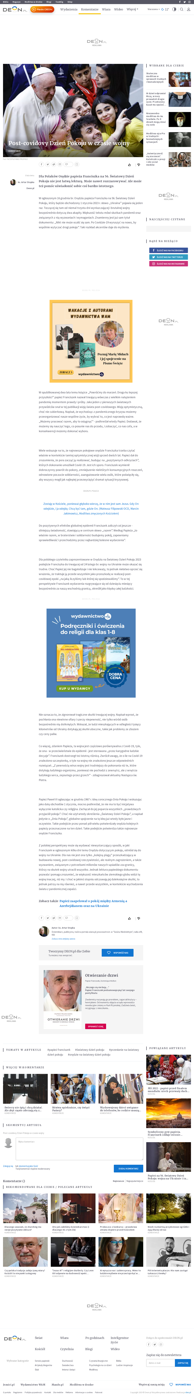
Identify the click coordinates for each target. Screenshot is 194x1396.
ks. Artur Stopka (26, 182)
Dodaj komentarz (128, 1168)
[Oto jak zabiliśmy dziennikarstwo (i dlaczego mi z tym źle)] (73, 1208)
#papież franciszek (58, 1050)
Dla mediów (58, 1392)
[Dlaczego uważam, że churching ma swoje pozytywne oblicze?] (25, 1208)
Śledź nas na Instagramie (171, 263)
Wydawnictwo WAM (33, 1384)
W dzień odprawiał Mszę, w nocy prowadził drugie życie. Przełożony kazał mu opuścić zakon (156, 100)
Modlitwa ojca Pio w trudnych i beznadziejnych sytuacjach (155, 137)
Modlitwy (93, 1369)
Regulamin (17, 1392)
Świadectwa (68, 1365)
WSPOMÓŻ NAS (183, 1384)
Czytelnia (67, 1349)
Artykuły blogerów (43, 1365)
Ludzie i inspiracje (124, 1365)
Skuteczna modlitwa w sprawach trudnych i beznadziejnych (156, 77)
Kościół (151, 1094)
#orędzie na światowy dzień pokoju (89, 1054)
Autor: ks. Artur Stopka (63, 927)
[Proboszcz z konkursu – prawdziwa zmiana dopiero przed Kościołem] (121, 1208)
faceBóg (59, 2)
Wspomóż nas (121, 952)
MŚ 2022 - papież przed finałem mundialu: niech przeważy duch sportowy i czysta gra (167, 1091)
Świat (38, 1338)
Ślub (37, 1369)
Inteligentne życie (120, 1340)
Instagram (189, 1)
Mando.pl (58, 1384)
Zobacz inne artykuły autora (63, 939)
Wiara (106, 9)
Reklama (69, 1392)
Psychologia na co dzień (100, 1365)
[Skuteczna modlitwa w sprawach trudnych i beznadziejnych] (180, 79)
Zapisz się (183, 1362)
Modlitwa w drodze (33, 2)
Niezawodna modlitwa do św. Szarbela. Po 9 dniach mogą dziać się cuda (156, 119)
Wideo (118, 9)
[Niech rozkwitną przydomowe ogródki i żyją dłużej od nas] (168, 1208)
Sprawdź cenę (95, 1026)
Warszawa (153, 9)
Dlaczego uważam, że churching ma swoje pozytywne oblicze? (23, 1228)
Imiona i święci (68, 1369)
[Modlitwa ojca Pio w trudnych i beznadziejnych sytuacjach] (180, 139)
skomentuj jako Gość (28, 1166)
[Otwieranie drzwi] (63, 999)
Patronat (98, 1392)
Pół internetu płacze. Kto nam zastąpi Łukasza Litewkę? (168, 1272)
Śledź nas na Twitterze (170, 257)
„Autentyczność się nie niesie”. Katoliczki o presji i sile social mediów (155, 159)
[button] (174, 9)
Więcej (131, 9)
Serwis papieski (42, 1360)
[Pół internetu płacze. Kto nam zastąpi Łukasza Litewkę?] (168, 1252)
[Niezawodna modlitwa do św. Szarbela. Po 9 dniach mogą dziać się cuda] (180, 119)
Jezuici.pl (9, 1384)
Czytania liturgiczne (98, 1360)
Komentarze (90, 9)
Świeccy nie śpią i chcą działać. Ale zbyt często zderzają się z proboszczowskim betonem (24, 1110)
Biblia (5, 2)
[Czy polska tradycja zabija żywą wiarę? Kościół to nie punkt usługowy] (25, 1252)
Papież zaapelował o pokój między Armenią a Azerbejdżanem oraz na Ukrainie (93, 903)
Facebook (179, 1)
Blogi (49, 2)
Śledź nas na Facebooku (170, 250)
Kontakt (47, 1392)
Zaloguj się (8, 1166)
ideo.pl (188, 1392)
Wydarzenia (68, 9)
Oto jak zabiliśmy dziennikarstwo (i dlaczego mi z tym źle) (70, 1228)
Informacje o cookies (84, 1392)
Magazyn (16, 2)
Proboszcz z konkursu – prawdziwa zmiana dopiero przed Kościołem (118, 1228)
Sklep (69, 2)
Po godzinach (94, 1338)
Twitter (184, 1)
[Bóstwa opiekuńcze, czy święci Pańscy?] (73, 1089)
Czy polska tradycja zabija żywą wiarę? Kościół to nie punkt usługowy (25, 1272)
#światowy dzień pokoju (89, 1050)
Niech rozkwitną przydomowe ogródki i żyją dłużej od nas (168, 1228)
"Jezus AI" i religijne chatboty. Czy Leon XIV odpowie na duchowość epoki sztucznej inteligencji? (73, 1273)
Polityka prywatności (33, 1392)
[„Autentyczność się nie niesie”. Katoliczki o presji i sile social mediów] (180, 159)
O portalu (7, 1392)
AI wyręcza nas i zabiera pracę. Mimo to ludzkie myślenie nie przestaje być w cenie (120, 1273)
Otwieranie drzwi (101, 975)
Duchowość (67, 1360)
